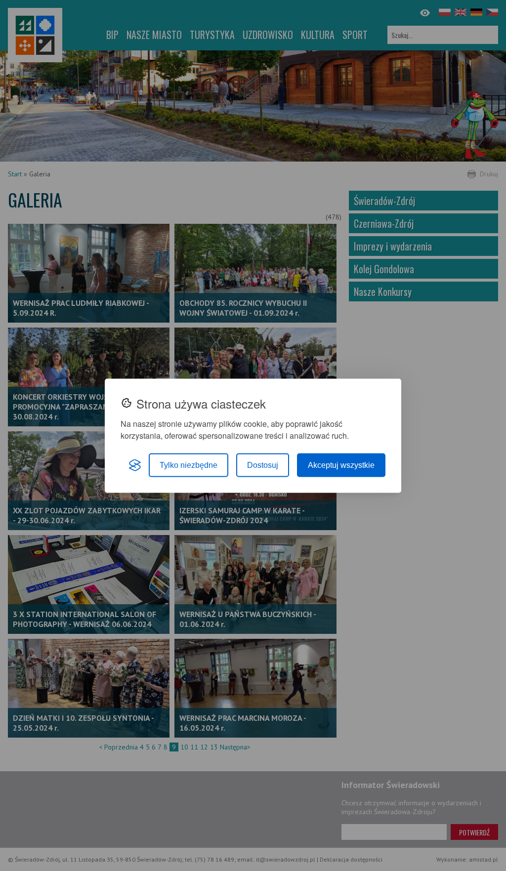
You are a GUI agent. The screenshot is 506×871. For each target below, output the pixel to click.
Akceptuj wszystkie (341, 464)
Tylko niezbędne (188, 464)
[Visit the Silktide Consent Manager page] (135, 465)
